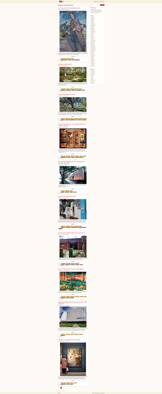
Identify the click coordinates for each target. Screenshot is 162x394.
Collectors (73, 157)
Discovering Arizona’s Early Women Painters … (97, 11)
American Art (62, 264)
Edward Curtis (72, 264)
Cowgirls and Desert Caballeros (95, 12)
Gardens (92, 79)
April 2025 (92, 20)
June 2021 (92, 39)
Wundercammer (81, 157)
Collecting (69, 157)
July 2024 (92, 21)
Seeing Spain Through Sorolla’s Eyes (96, 9)
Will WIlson (81, 264)
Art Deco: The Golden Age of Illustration (96, 10)
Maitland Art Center (74, 227)
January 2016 (93, 64)
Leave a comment (60, 120)
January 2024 (93, 24)
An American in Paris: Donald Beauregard (69, 8)
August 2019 (92, 51)
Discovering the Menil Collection (66, 94)
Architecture (63, 118)
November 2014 (93, 66)
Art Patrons (81, 118)
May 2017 (92, 62)
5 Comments (60, 336)
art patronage (62, 119)
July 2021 (92, 38)
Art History (72, 118)
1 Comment (59, 229)
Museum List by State (101, 1)
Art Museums (68, 58)
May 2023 (92, 26)
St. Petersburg (62, 335)
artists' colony (63, 227)
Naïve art (67, 297)
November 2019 (93, 48)
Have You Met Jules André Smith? (67, 196)
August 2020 (92, 42)
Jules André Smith (68, 227)
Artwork (92, 77)
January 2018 (93, 61)
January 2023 (93, 30)
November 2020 (93, 40)
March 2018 (92, 59)
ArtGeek (68, 9)
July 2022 (92, 34)
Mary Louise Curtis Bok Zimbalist (82, 227)
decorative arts (68, 90)
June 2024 (92, 22)
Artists (72, 58)
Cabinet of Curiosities (63, 157)
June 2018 (92, 56)
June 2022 (92, 35)
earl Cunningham (68, 264)
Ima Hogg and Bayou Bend (65, 64)
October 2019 (93, 49)
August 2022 (92, 33)
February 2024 (93, 23)
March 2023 (92, 28)
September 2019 (93, 50)
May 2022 (92, 36)
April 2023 (92, 27)
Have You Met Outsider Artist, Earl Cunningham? (71, 269)
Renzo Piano (79, 119)
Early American (74, 90)
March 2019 (92, 54)
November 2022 (93, 31)
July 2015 (92, 65)
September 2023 (93, 25)
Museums (85, 118)
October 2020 (93, 41)
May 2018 (92, 57)
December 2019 (93, 47)
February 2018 (93, 60)
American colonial (63, 90)
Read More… (73, 56)
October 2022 (93, 32)
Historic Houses (93, 80)
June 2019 (92, 52)
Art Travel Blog (95, 1)
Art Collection (67, 118)
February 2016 (93, 63)
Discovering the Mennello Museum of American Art (71, 233)
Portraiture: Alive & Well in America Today (69, 340)
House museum (79, 90)
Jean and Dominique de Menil (72, 119)
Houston (83, 90)
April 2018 (92, 58)
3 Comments (60, 91)
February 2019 (93, 55)
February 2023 (93, 29)
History (81, 156)
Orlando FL (77, 264)
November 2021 (93, 37)
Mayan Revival (60, 228)
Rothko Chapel (84, 119)
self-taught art (72, 297)
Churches (92, 78)
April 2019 (92, 53)
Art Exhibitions (63, 58)
